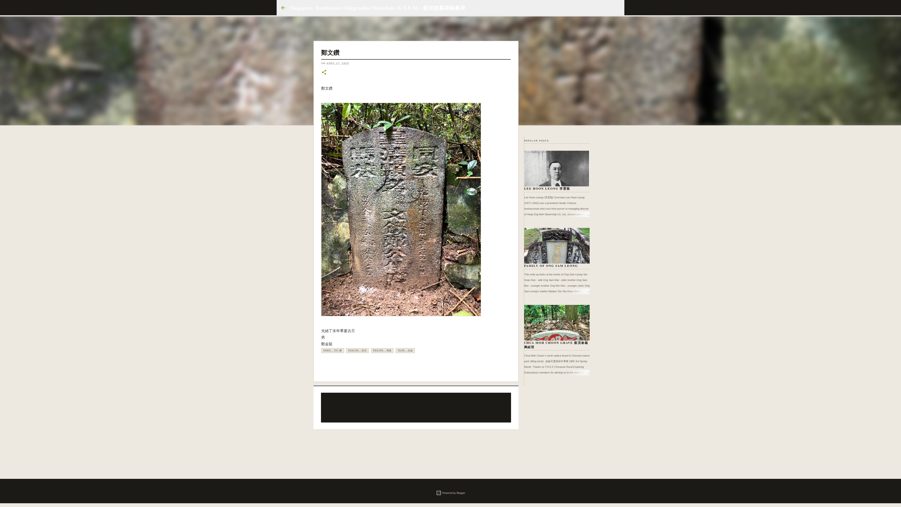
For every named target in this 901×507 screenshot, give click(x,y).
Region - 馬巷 (382, 350)
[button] (324, 72)
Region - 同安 (357, 350)
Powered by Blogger (453, 493)
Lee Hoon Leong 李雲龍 (547, 188)
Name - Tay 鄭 (332, 350)
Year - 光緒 (405, 350)
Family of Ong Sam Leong (551, 265)
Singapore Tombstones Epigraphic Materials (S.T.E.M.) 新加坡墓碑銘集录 (378, 8)
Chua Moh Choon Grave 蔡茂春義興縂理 (556, 344)
